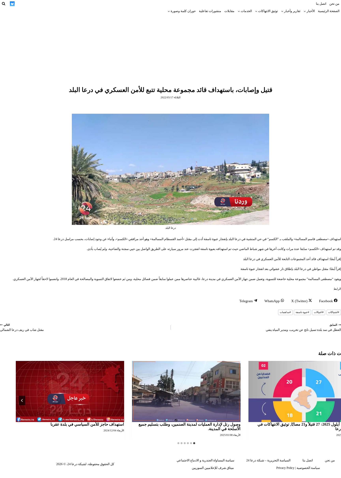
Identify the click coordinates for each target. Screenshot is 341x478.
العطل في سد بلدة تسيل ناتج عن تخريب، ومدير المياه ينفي (303, 327)
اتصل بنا (321, 3)
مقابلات (229, 11)
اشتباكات (333, 312)
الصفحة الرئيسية (328, 11)
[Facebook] (77, 4)
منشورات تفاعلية (210, 11)
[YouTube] (34, 4)
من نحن (334, 3)
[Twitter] (70, 4)
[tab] (194, 443)
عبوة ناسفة (302, 312)
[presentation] (186, 391)
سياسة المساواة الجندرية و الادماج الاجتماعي (205, 460)
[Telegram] (48, 4)
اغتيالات (319, 312)
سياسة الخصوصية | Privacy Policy (298, 467)
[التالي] (22, 400)
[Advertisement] (170, 44)
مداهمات (285, 312)
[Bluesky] (12, 4)
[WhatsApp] (27, 4)
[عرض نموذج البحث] (3, 3)
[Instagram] (63, 4)
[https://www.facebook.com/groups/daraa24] (41, 4)
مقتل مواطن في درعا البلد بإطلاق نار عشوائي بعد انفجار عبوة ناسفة (284, 269)
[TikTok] (56, 4)
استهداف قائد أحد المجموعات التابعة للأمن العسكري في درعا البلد (285, 259)
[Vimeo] (19, 4)
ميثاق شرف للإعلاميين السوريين (213, 467)
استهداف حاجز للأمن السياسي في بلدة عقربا (87, 424)
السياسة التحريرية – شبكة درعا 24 (268, 460)
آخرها (272, 249)
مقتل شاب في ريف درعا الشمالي (22, 327)
